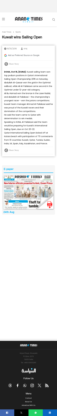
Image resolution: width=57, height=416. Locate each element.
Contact (28, 398)
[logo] (29, 19)
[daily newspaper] (28, 192)
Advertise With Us (28, 405)
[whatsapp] (36, 413)
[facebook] (7, 413)
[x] (39, 385)
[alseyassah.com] (28, 371)
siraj (25, 49)
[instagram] (32, 385)
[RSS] (47, 385)
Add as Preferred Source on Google (23, 55)
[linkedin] (50, 413)
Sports (18, 32)
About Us (28, 402)
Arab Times (6, 32)
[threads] (10, 385)
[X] (21, 413)
